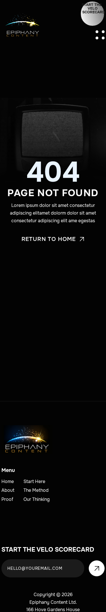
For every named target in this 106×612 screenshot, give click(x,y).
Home (7, 481)
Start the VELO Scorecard (93, 8)
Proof (7, 499)
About (7, 490)
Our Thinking (36, 499)
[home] (21, 26)
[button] (100, 34)
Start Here (34, 481)
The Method (36, 490)
